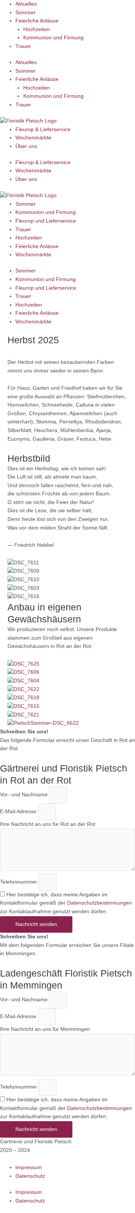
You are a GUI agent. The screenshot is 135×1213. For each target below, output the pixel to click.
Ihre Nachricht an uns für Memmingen (45, 1029)
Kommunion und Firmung (53, 37)
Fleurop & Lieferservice (42, 129)
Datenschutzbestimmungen (99, 903)
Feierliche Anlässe (36, 21)
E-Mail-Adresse (19, 811)
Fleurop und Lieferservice (45, 221)
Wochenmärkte (33, 138)
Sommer (25, 12)
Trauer (23, 46)
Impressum (28, 1167)
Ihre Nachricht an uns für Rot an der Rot (47, 824)
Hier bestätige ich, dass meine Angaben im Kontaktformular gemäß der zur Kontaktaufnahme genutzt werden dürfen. (66, 903)
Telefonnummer (19, 882)
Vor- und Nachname (24, 794)
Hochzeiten (36, 29)
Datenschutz (30, 1176)
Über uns (26, 146)
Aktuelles (26, 4)
